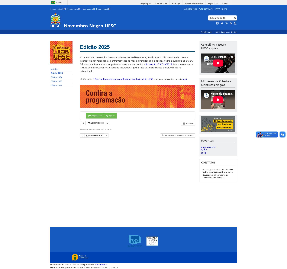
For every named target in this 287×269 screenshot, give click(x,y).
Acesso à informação (194, 3)
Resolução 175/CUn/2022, (159, 64)
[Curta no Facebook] (217, 23)
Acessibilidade (190, 9)
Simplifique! (145, 3)
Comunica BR (161, 3)
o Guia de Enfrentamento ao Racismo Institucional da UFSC (123, 78)
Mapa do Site (221, 9)
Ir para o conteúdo (57, 9)
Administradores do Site (226, 32)
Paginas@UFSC (208, 147)
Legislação (212, 3)
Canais (225, 3)
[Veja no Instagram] (231, 23)
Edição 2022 (56, 85)
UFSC (203, 153)
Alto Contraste (206, 9)
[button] (177, 136)
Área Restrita (207, 32)
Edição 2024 (56, 77)
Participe (176, 3)
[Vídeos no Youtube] (226, 23)
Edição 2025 (57, 73)
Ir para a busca (87, 9)
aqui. (185, 78)
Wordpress (101, 264)
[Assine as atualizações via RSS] (235, 23)
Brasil (59, 2)
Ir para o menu (73, 9)
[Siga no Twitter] (222, 23)
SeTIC (204, 150)
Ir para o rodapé (103, 9)
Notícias (54, 69)
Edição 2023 (56, 81)
